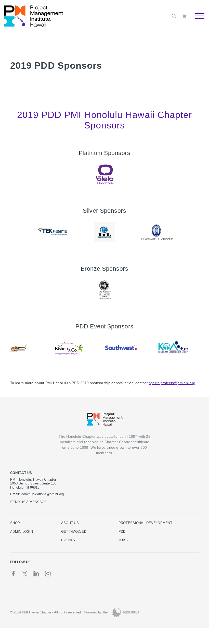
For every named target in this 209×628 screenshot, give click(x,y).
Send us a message (28, 502)
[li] (36, 573)
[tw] (25, 573)
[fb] (13, 573)
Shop (15, 523)
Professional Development (145, 523)
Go (197, 21)
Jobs (123, 540)
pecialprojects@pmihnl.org (173, 383)
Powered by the (96, 612)
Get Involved (73, 532)
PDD (122, 532)
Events (68, 540)
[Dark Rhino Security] (125, 612)
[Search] (174, 16)
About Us (70, 523)
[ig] (48, 573)
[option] (105, 174)
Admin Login (21, 532)
